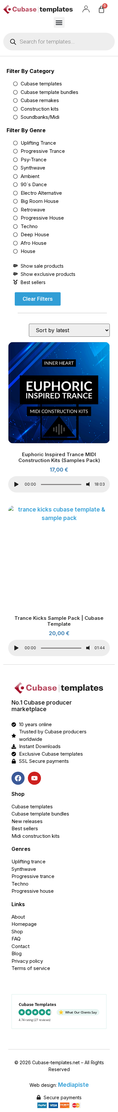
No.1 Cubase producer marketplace (41, 705)
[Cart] (101, 9)
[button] (59, 22)
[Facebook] (18, 778)
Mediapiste (73, 1085)
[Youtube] (34, 778)
